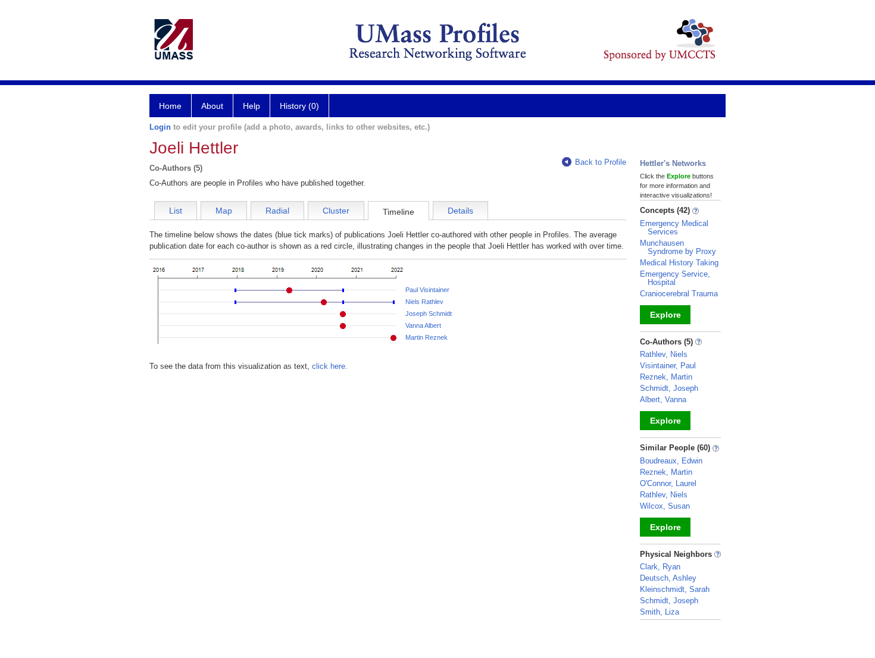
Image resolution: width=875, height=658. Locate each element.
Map (223, 210)
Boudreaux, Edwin (671, 460)
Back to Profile (600, 162)
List (175, 210)
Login (160, 127)
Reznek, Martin (666, 376)
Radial (277, 210)
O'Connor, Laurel (668, 483)
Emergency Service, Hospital (675, 278)
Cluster (336, 210)
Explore (665, 314)
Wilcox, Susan (665, 506)
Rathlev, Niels (664, 354)
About (212, 106)
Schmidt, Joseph (669, 388)
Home (170, 106)
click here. (330, 366)
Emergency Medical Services (674, 227)
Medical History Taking (679, 262)
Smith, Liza (659, 611)
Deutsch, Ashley (668, 578)
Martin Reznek (426, 337)
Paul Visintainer (427, 289)
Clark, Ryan (660, 566)
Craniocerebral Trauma (679, 293)
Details (460, 210)
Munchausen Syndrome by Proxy (678, 247)
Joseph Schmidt (428, 313)
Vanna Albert (423, 325)
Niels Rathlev (424, 301)
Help (251, 106)
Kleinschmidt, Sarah (675, 589)
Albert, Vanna (663, 399)
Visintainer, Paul (668, 365)
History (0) (299, 106)
